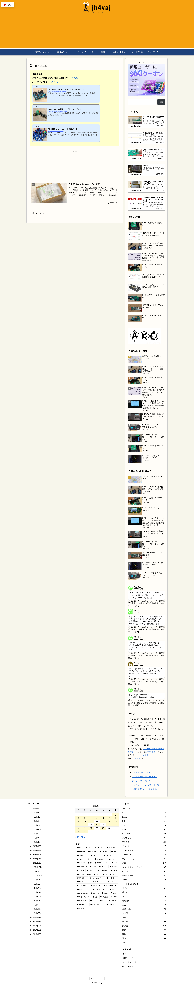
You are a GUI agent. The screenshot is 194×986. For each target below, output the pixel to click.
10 (85, 821)
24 (85, 828)
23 (78, 828)
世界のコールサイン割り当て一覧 (145, 785)
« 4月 (77, 837)
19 (97, 825)
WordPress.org (128, 966)
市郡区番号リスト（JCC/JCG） (145, 789)
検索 (161, 102)
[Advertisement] (97, 32)
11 (91, 821)
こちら (74, 78)
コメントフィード (129, 962)
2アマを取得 (150, 752)
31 (85, 831)
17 (85, 825)
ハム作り (136, 758)
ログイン (125, 954)
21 (109, 825)
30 (78, 831)
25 (91, 828)
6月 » (83, 837)
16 (78, 825)
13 (103, 821)
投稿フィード (127, 958)
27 (103, 828)
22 (116, 825)
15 (116, 821)
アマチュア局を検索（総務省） (144, 777)
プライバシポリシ (97, 978)
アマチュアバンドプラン (142, 772)
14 (109, 821)
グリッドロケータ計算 (141, 781)
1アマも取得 (143, 755)
